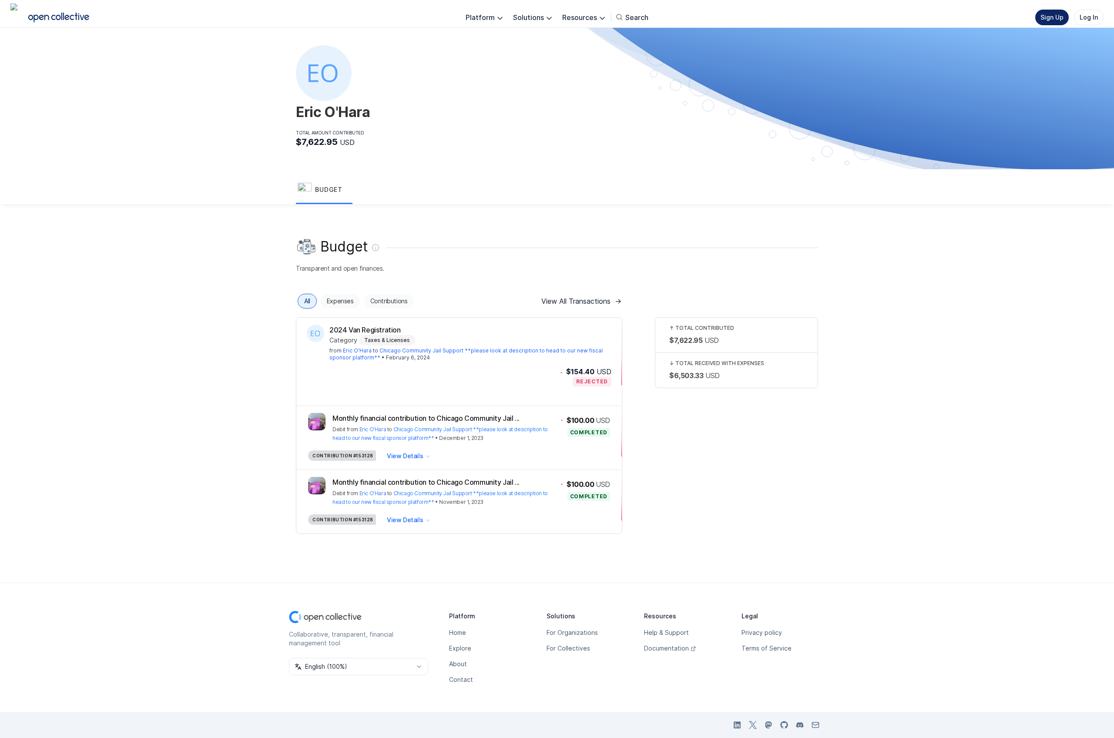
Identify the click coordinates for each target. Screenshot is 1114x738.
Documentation (666, 648)
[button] (324, 190)
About (458, 664)
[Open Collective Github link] (784, 725)
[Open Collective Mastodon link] (768, 725)
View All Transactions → (581, 301)
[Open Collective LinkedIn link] (737, 725)
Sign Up (1052, 17)
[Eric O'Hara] (315, 333)
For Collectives (568, 648)
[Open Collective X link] (753, 725)
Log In (1089, 17)
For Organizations (572, 632)
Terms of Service (767, 648)
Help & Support (666, 632)
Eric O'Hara (357, 350)
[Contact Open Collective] (815, 725)
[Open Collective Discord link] (800, 725)
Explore (460, 648)
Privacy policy (762, 632)
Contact (461, 679)
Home (457, 632)
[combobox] (358, 666)
